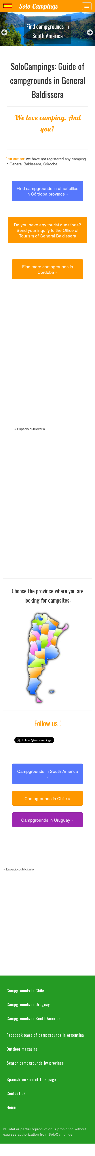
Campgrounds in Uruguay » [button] (47, 820)
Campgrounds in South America (34, 1018)
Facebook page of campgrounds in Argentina (45, 1035)
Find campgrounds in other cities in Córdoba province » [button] (47, 191)
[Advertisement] (47, 358)
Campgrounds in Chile (25, 990)
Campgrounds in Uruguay (28, 1004)
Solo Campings (38, 6)
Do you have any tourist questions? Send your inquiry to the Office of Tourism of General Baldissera (47, 230)
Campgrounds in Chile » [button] (47, 798)
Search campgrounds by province (35, 1063)
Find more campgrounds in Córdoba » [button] (47, 269)
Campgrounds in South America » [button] (47, 774)
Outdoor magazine (22, 1049)
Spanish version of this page (31, 1079)
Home (11, 1107)
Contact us (16, 1093)
